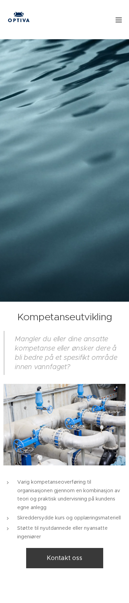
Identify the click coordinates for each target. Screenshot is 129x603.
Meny (119, 19)
